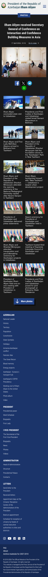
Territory (6, 327)
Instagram (4, 538)
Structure (6, 469)
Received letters (9, 495)
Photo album (8, 396)
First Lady (6, 423)
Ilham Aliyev (28, 7)
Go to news (33, 43)
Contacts (6, 477)
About (5, 551)
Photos (5, 449)
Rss (24, 538)
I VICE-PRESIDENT (11, 430)
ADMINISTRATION (11, 460)
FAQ (4, 548)
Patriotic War (8, 355)
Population (7, 331)
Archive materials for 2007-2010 (15, 554)
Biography (6, 419)
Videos (5, 454)
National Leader (9, 319)
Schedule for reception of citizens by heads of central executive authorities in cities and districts (12, 525)
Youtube (9, 538)
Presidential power (10, 411)
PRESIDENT (8, 407)
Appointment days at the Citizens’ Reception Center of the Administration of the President (12, 505)
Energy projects (9, 368)
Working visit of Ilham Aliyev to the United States (11, 389)
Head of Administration (11, 464)
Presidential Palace (10, 473)
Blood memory (8, 363)
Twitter (19, 538)
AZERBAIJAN (8, 315)
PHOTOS (24, 15)
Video (5, 400)
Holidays (6, 344)
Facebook (14, 538)
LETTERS (7, 484)
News (5, 445)
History (5, 323)
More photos (27, 301)
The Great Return (9, 359)
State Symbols (8, 340)
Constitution (7, 336)
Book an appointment (11, 515)
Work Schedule (8, 415)
